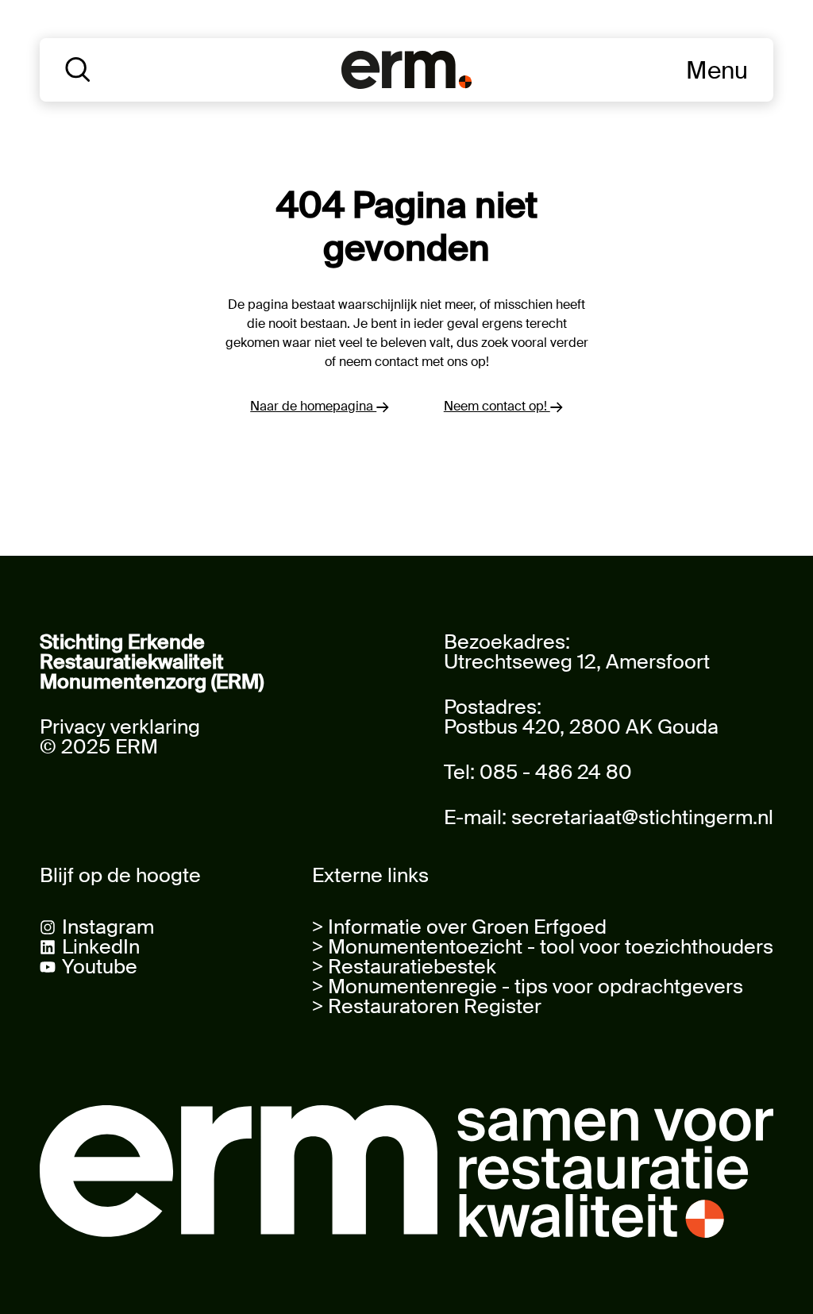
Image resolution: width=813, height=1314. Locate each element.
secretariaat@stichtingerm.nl (642, 817)
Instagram (108, 927)
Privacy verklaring (120, 727)
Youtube (99, 967)
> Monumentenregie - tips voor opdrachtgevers (527, 986)
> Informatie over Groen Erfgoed (459, 927)
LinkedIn (101, 947)
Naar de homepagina (313, 406)
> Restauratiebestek (404, 967)
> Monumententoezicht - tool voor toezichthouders (542, 947)
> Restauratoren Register (426, 1006)
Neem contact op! (497, 406)
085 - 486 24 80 (556, 772)
